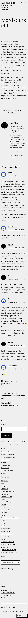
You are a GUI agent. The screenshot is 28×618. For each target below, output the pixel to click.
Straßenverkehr (6, 531)
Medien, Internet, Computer (10, 518)
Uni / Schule (5, 536)
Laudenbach (5, 510)
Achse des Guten (6, 452)
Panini (3, 520)
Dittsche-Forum (6, 595)
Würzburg (4, 547)
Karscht (3, 504)
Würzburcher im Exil (7, 542)
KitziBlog (4, 462)
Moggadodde (5, 465)
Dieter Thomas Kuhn (8, 592)
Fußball (3, 499)
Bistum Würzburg (7, 590)
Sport (3, 526)
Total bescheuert (6, 534)
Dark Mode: (20, 616)
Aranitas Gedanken (7, 454)
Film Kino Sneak (6, 496)
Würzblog (4, 473)
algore (10, 245)
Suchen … (4, 424)
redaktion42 (5, 468)
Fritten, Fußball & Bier (8, 457)
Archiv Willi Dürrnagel (9, 550)
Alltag (13, 113)
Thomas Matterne (7, 470)
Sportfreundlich (6, 528)
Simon (10, 299)
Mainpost (4, 515)
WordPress (19, 611)
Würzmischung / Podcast (9, 552)
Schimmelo (12, 366)
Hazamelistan (5, 460)
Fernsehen (4, 488)
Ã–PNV (3, 486)
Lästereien (4, 512)
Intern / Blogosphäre (8, 502)
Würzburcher (8, 3)
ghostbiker (12, 227)
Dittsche (5, 494)
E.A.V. (3, 598)
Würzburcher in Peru (8, 544)
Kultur (3, 507)
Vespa (3, 539)
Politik (3, 523)
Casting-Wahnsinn (8, 491)
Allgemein (4, 481)
